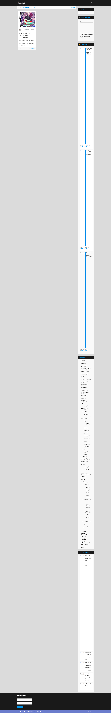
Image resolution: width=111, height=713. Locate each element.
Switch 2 (85, 451)
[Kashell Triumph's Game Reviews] (21, 3)
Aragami (83, 363)
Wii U (85, 454)
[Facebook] (88, 711)
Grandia (82, 393)
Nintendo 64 (86, 443)
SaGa (82, 462)
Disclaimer (39, 711)
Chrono (82, 376)
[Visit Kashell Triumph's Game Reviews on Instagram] (80, 12)
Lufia (85, 441)
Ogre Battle (83, 456)
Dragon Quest (84, 384)
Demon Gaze (83, 381)
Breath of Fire (84, 373)
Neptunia (85, 484)
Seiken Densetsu (84, 473)
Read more (33, 48)
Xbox (85, 411)
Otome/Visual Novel (85, 459)
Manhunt (88, 500)
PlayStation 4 (86, 512)
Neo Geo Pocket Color (85, 416)
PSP (84, 524)
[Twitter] (90, 711)
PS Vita (85, 523)
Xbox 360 (85, 413)
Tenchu (82, 538)
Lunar (82, 403)
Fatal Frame (83, 387)
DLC (82, 382)
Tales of (82, 536)
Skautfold (83, 479)
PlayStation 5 (86, 521)
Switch (85, 449)
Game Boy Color (87, 431)
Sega (82, 464)
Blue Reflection (84, 371)
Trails (82, 541)
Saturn (85, 470)
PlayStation (86, 485)
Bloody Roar (83, 369)
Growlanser (83, 395)
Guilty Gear (83, 397)
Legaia (85, 482)
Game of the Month (85, 392)
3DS (84, 420)
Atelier (82, 366)
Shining (82, 476)
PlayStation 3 (86, 511)
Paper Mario (86, 444)
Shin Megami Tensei (85, 474)
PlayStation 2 (86, 499)
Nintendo (83, 418)
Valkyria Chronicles (85, 542)
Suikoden (83, 533)
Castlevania (83, 374)
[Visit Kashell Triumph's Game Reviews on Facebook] (82, 12)
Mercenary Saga (84, 408)
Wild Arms (83, 546)
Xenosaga (88, 507)
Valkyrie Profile (84, 544)
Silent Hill (83, 477)
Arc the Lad (83, 365)
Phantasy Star (86, 469)
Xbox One (86, 414)
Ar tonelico (83, 361)
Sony (82, 481)
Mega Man (83, 406)
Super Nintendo (87, 446)
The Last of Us (84, 539)
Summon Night (84, 534)
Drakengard (83, 385)
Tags (33, 7)
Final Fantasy (83, 389)
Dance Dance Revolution (86, 379)
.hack (82, 360)
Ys (81, 547)
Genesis (85, 467)
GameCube (86, 435)
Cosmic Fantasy (84, 377)
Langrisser (83, 401)
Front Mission (84, 390)
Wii (84, 452)
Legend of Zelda (87, 438)
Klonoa (82, 400)
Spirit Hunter (83, 530)
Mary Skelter (83, 405)
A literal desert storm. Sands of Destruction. (25, 35)
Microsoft (83, 409)
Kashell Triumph (23, 29)
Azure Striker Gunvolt (85, 368)
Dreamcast (86, 466)
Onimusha (83, 458)
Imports (82, 398)
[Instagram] (92, 711)
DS (84, 421)
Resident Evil (83, 461)
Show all (73, 7)
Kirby (85, 436)
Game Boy (86, 427)
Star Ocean (83, 531)
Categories (25, 7)
